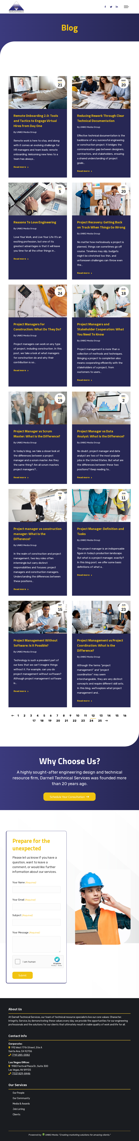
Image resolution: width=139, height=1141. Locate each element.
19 (50, 720)
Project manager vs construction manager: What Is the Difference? (38, 533)
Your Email (23, 899)
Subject (22, 915)
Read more (20, 167)
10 (77, 715)
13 (101, 715)
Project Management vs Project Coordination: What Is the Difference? (100, 645)
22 (74, 720)
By (25, 132)
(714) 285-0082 (21, 1055)
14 (109, 715)
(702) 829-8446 (21, 1073)
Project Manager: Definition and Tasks (100, 531)
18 (42, 720)
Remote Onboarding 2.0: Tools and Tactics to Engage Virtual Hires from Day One (36, 120)
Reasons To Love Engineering (35, 222)
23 (83, 720)
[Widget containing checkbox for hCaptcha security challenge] (38, 961)
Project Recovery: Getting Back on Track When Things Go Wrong (101, 224)
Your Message (26, 932)
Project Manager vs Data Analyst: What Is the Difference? (100, 433)
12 (93, 715)
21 (66, 720)
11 (85, 715)
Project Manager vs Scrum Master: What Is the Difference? (37, 433)
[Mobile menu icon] (126, 7)
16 (124, 715)
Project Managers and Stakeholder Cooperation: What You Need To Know (100, 329)
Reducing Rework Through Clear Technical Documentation (100, 118)
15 (116, 715)
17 (34, 720)
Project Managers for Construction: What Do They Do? (37, 326)
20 (58, 720)
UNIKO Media (51, 1135)
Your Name (24, 882)
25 (100, 720)
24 (91, 720)
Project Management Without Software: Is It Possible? (35, 643)
